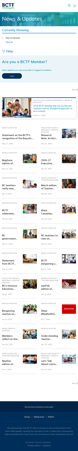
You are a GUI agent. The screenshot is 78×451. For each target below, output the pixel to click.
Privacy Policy (34, 445)
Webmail (51, 417)
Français (27, 417)
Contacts (46, 445)
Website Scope (39, 417)
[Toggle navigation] (75, 7)
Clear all (9, 42)
